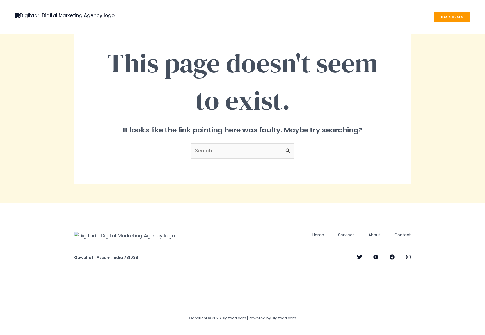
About (254, 16)
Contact (283, 16)
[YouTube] (375, 257)
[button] (452, 17)
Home (198, 16)
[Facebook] (392, 257)
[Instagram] (408, 257)
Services (226, 16)
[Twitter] (359, 257)
